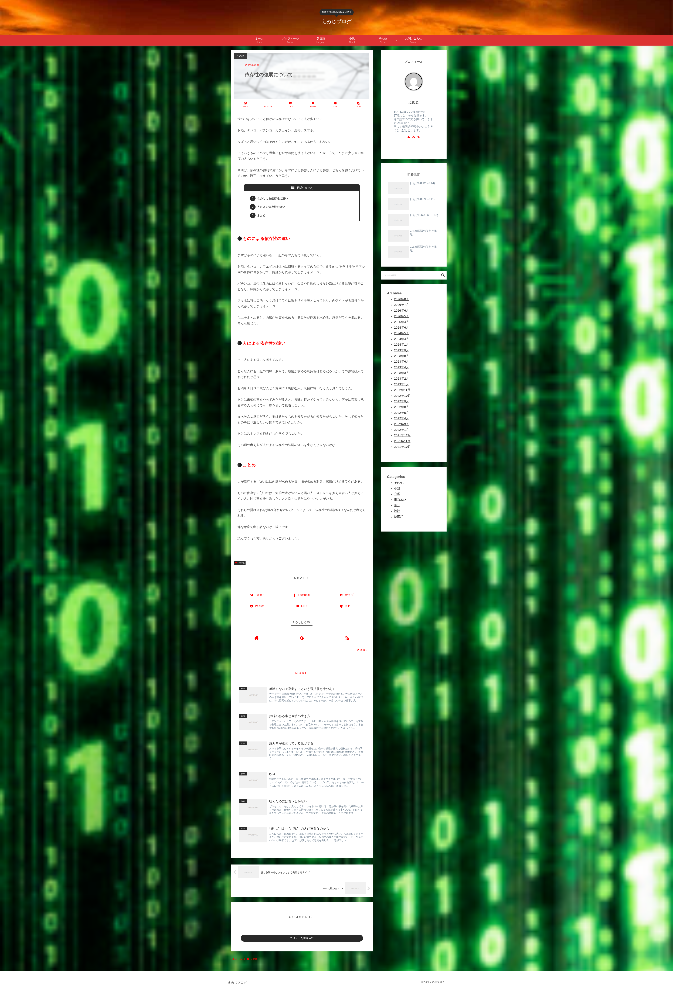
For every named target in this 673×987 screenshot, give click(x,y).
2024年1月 (401, 344)
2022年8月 (401, 407)
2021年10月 (402, 446)
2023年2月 (401, 378)
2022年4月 (401, 418)
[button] (443, 275)
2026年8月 (401, 299)
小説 (397, 488)
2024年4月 (401, 339)
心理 (397, 494)
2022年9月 (401, 401)
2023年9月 (401, 350)
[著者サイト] (256, 638)
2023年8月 (401, 356)
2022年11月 (402, 390)
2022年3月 (401, 424)
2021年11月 (402, 441)
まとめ (261, 215)
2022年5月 (401, 412)
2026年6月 (401, 310)
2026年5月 (401, 316)
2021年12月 (402, 435)
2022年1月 (401, 429)
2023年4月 (401, 367)
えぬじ (413, 102)
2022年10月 (402, 395)
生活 (397, 505)
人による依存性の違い (271, 206)
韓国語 (398, 517)
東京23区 (400, 499)
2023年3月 (401, 373)
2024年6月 (401, 327)
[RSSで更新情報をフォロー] (347, 638)
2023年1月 (401, 384)
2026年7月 (401, 305)
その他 (241, 562)
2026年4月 (401, 322)
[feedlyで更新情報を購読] (302, 638)
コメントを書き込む (302, 938)
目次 (300, 188)
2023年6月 (401, 361)
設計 (397, 511)
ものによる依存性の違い (272, 198)
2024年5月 (401, 333)
